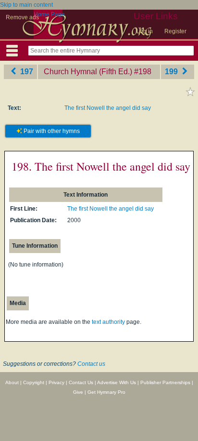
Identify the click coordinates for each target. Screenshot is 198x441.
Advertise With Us (116, 382)
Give (78, 392)
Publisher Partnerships (165, 382)
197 (25, 71)
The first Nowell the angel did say (107, 108)
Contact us (91, 364)
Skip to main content (26, 4)
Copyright (33, 382)
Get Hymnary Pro (106, 392)
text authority (108, 322)
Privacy (56, 382)
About (12, 382)
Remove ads (22, 17)
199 (172, 71)
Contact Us (81, 382)
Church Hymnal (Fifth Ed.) (88, 71)
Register (175, 31)
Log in (144, 31)
